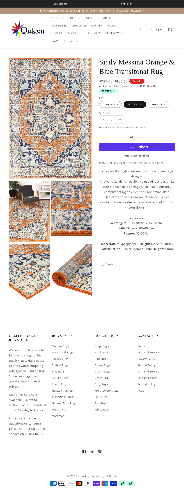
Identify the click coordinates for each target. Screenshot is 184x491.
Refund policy (147, 384)
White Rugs (102, 409)
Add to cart (137, 137)
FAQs (141, 390)
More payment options (137, 155)
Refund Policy (146, 365)
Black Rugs (102, 352)
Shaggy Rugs (60, 359)
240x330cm (134, 104)
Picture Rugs (60, 378)
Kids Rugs (58, 371)
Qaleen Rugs (83, 476)
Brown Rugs (102, 365)
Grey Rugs (101, 384)
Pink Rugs (101, 397)
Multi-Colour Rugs (106, 390)
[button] (141, 30)
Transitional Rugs (63, 397)
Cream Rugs (102, 371)
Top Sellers (59, 409)
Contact (143, 346)
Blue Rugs (101, 359)
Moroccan (58, 416)
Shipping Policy (148, 378)
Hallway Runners (63, 390)
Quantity (104, 112)
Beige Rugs (102, 346)
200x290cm (110, 104)
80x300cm (158, 104)
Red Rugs (101, 403)
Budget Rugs (60, 365)
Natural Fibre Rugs (64, 403)
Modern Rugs (60, 346)
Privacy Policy (146, 359)
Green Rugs (102, 378)
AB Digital (111, 476)
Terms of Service (148, 352)
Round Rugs (60, 384)
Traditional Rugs (62, 352)
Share (109, 264)
